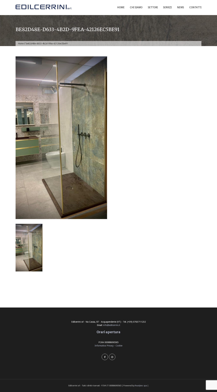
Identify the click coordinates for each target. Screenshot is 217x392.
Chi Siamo (136, 7)
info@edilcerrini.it (111, 325)
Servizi (167, 7)
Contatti (195, 7)
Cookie (119, 345)
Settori (153, 7)
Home (121, 7)
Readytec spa (141, 385)
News (180, 7)
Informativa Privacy (104, 345)
